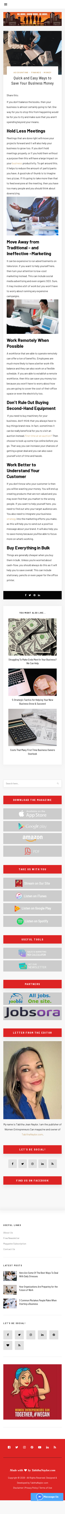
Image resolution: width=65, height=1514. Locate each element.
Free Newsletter (11, 1238)
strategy (11, 518)
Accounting (21, 72)
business (17, 163)
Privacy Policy (31, 1487)
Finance (36, 72)
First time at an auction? (38, 435)
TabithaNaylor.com (32, 1134)
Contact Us (9, 1249)
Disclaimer (18, 1487)
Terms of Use (45, 1487)
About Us (8, 1232)
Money (48, 72)
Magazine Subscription (14, 1243)
